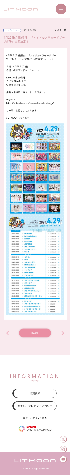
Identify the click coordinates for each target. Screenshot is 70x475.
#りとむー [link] (24, 117)
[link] (30, 103)
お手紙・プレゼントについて (35, 405)
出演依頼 (35, 393)
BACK (35, 332)
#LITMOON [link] (12, 117)
